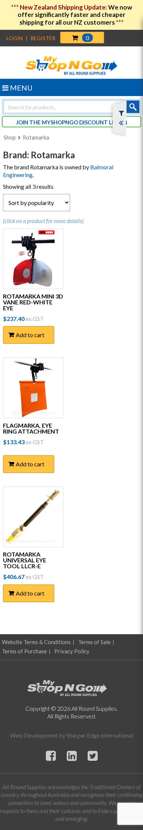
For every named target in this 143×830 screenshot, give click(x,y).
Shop (10, 137)
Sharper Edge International (99, 735)
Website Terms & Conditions (36, 642)
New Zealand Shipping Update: (64, 7)
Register (42, 38)
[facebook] (51, 755)
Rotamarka (36, 137)
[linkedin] (72, 755)
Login (15, 38)
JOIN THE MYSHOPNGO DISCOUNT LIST (68, 122)
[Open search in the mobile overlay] (71, 107)
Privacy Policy (71, 651)
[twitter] (93, 755)
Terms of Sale (94, 642)
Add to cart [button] (30, 334)
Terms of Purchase (24, 651)
